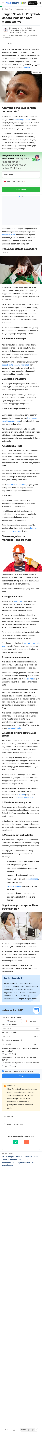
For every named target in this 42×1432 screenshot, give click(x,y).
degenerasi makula (13, 531)
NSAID (22, 794)
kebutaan (26, 67)
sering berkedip (32, 879)
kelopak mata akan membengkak (15, 365)
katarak (33, 528)
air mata (30, 679)
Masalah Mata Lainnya (22, 9)
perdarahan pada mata (23, 797)
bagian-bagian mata (21, 119)
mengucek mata (14, 728)
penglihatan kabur (14, 886)
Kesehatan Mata (7, 9)
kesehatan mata (8, 235)
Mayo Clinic (18, 601)
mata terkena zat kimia (17, 484)
